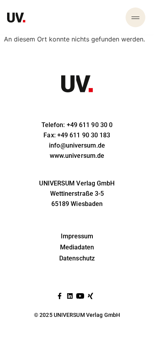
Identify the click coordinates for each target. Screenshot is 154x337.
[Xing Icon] (90, 296)
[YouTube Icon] (80, 296)
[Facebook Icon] (59, 296)
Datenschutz (77, 258)
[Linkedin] (70, 296)
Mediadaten (77, 247)
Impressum (77, 236)
